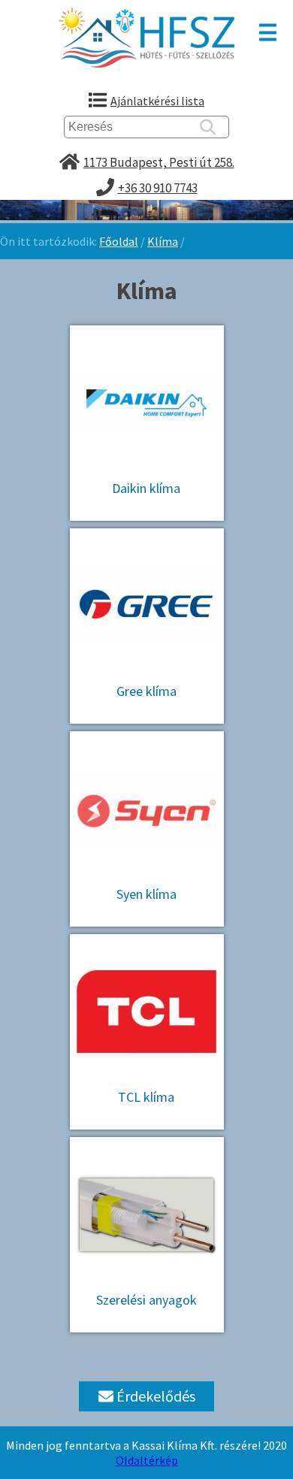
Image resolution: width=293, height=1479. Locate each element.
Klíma (162, 241)
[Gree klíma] (147, 532)
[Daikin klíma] (147, 329)
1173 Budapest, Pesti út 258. (158, 162)
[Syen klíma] (147, 735)
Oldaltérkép (147, 1460)
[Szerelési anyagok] (147, 1140)
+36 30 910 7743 (158, 188)
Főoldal (118, 241)
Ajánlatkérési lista (157, 100)
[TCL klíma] (147, 937)
